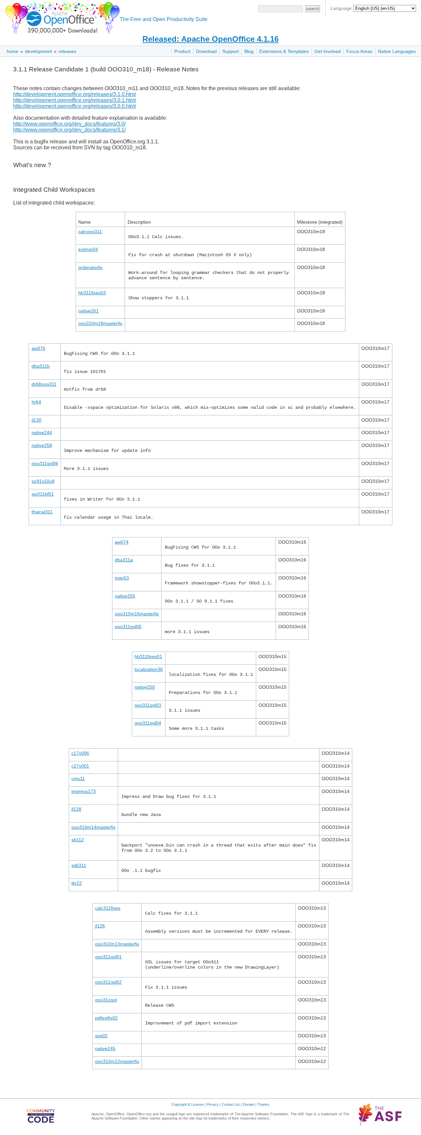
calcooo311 (90, 231)
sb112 (77, 839)
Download (206, 51)
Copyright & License (187, 1104)
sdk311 (78, 865)
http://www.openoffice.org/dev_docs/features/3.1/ (69, 130)
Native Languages (397, 51)
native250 (145, 687)
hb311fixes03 (92, 292)
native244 (42, 432)
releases (67, 51)
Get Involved (327, 51)
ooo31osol (106, 999)
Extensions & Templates (284, 51)
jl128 (76, 809)
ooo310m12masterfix (117, 1061)
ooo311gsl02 (108, 982)
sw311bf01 (43, 494)
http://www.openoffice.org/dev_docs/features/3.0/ (69, 124)
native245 (105, 1048)
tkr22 (76, 883)
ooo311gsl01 (108, 956)
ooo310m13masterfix (117, 944)
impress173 (83, 791)
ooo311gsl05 (128, 626)
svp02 (101, 1035)
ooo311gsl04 (148, 723)
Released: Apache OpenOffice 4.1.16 (210, 39)
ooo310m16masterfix (137, 613)
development (38, 51)
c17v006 (80, 753)
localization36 (149, 669)
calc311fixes (107, 908)
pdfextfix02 (106, 1018)
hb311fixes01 (148, 656)
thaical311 (42, 511)
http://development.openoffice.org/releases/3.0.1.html (74, 100)
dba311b (41, 366)
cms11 (78, 778)
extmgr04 (88, 249)
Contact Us (231, 1104)
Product (182, 51)
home (12, 51)
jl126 (100, 925)
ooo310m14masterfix (93, 827)
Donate (248, 1104)
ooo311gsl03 (148, 705)
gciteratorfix (90, 267)
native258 (42, 445)
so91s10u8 (43, 481)
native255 (125, 596)
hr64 (36, 402)
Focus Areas (359, 51)
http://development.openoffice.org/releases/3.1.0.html (74, 94)
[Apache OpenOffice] (61, 16)
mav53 (122, 577)
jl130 (36, 420)
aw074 (122, 542)
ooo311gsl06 (45, 463)
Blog (249, 51)
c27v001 (80, 766)
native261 (88, 310)
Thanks (263, 1104)
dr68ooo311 (44, 384)
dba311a (124, 559)
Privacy (213, 1104)
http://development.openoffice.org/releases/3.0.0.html (74, 106)
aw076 (38, 348)
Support (230, 51)
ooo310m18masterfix (100, 323)
